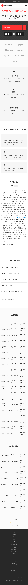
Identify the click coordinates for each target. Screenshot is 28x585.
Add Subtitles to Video (12, 1)
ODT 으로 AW (14, 421)
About (14, 532)
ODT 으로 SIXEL (5, 433)
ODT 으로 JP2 (14, 410)
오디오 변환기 (14, 547)
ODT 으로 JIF (4, 416)
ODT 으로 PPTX (5, 358)
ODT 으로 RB (14, 404)
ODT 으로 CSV (5, 352)
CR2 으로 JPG (4, 478)
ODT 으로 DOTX (5, 375)
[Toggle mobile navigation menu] (26, 5)
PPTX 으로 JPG (5, 472)
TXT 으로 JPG (14, 501)
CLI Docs (14, 561)
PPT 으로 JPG (4, 501)
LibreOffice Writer (21, 217)
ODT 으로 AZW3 (5, 370)
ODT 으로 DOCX (5, 329)
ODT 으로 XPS (5, 381)
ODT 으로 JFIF (14, 433)
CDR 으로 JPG (14, 495)
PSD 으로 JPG (14, 484)
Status (14, 541)
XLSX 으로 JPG (14, 472)
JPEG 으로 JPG (14, 461)
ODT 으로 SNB (5, 421)
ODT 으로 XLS (14, 335)
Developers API (14, 557)
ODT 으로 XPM (5, 427)
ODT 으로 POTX (5, 410)
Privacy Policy (18, 577)
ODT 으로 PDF (5, 324)
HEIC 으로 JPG (5, 461)
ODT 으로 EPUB (5, 335)
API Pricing (14, 564)
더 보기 (19, 1)
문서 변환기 (14, 549)
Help (14, 539)
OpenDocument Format (10, 194)
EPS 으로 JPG (4, 495)
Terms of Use (9, 577)
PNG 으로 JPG (14, 467)
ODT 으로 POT (5, 393)
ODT (12, 185)
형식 (14, 537)
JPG (16, 185)
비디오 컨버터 (14, 544)
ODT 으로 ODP (5, 364)
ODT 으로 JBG (14, 416)
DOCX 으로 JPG (5, 455)
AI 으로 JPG (4, 484)
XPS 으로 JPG (14, 507)
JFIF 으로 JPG (4, 467)
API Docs (14, 559)
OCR (14, 553)
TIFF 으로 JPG (5, 507)
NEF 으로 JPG (14, 490)
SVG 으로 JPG (14, 478)
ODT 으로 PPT (5, 341)
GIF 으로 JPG (4, 490)
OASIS (6, 241)
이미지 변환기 (14, 551)
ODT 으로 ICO (14, 375)
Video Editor (3, 1)
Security (14, 534)
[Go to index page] (6, 5)
